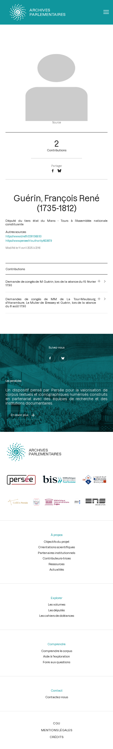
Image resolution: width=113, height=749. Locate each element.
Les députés (56, 610)
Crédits (56, 737)
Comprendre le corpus (56, 651)
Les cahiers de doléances (56, 615)
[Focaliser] (99, 283)
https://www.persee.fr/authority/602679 (28, 240)
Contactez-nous (56, 697)
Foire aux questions (56, 662)
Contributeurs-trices (57, 558)
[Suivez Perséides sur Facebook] (50, 358)
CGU (56, 723)
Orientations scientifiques (56, 547)
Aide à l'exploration (56, 656)
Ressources (56, 564)
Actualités (56, 569)
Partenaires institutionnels (56, 553)
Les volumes (56, 604)
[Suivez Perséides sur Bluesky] (63, 358)
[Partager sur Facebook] (52, 171)
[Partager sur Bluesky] (59, 171)
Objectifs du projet (56, 541)
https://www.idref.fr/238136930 (23, 236)
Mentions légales (56, 730)
